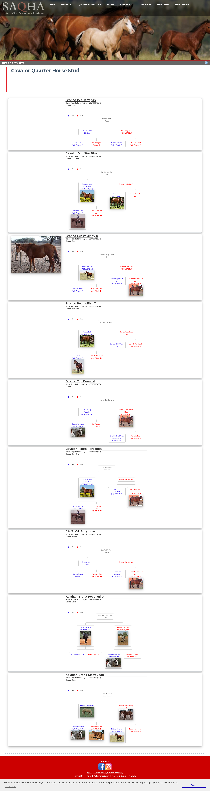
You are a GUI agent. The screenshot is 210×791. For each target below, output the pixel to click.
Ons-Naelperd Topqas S (96, 144)
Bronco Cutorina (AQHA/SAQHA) (123, 628)
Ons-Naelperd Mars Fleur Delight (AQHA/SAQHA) (117, 438)
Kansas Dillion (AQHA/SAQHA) (77, 290)
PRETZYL (132, 776)
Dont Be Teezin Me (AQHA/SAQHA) (96, 357)
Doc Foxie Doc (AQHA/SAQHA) (96, 290)
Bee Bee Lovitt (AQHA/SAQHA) (135, 144)
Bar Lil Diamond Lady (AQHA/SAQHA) (96, 213)
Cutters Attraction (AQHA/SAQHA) (78, 425)
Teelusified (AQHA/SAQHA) (117, 195)
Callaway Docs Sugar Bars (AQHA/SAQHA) (87, 186)
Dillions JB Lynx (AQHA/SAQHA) (87, 268)
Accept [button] (194, 785)
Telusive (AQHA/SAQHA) (77, 357)
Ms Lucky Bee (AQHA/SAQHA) (126, 132)
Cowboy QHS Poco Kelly (117, 345)
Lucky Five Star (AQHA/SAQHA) (117, 144)
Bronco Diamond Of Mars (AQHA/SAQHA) (136, 281)
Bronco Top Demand (80, 381)
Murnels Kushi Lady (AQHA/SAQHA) (136, 345)
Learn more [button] (10, 786)
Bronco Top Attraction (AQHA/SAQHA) (87, 412)
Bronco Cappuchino (87, 705)
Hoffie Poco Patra (94, 654)
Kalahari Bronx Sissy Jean (85, 674)
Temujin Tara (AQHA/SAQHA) (135, 437)
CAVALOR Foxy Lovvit (82, 531)
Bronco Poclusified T (126, 184)
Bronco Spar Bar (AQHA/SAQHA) (96, 728)
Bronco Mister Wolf (77, 654)
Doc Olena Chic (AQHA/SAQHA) (77, 212)
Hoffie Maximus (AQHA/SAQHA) (85, 628)
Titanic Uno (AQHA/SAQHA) (77, 144)
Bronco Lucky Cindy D (82, 235)
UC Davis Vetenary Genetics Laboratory (108, 773)
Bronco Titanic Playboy (87, 132)
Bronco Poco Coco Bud (135, 195)
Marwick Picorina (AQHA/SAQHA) (132, 655)
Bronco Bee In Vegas (81, 100)
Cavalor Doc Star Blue (81, 153)
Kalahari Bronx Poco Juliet (85, 596)
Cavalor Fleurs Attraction (84, 448)
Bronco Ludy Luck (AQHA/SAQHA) (126, 268)
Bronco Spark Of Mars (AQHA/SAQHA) (117, 281)
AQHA (89, 773)
